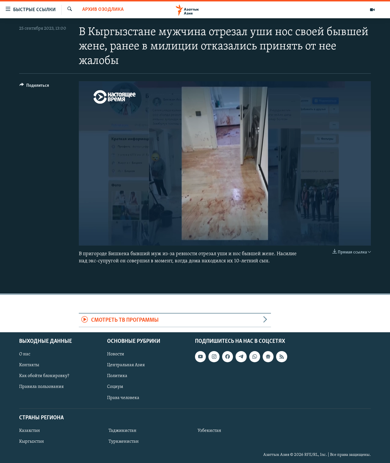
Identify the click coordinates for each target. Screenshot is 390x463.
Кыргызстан (31, 441)
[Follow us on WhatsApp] (254, 356)
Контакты (29, 365)
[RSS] (281, 356)
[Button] (34, 86)
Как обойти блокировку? (44, 376)
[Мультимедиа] (372, 10)
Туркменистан (123, 441)
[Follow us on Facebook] (227, 356)
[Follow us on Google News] (268, 356)
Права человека (123, 397)
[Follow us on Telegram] (241, 356)
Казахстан (29, 430)
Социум (115, 387)
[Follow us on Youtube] (200, 356)
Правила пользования (41, 387)
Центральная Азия (126, 365)
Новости (115, 354)
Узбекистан (209, 430)
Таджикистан (122, 430)
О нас (24, 354)
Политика (117, 376)
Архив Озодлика (103, 9)
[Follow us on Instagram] (213, 356)
